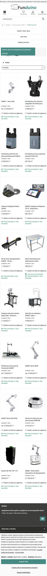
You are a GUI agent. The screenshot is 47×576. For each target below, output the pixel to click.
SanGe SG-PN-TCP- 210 (9, 471)
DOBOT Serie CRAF (31, 366)
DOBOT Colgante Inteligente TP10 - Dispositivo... (35, 207)
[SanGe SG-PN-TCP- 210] (11, 455)
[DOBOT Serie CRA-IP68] (11, 403)
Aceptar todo (23, 562)
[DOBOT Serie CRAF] (35, 351)
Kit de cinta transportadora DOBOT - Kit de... (10, 260)
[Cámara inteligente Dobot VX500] (11, 191)
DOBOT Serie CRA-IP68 (9, 418)
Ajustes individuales (23, 572)
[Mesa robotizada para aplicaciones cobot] (35, 243)
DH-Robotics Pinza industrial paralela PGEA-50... (35, 155)
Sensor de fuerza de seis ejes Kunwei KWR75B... (33, 419)
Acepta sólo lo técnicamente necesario (25, 567)
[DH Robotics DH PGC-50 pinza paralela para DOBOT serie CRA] (11, 139)
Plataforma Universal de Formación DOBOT (9, 367)
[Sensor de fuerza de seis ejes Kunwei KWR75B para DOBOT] (35, 403)
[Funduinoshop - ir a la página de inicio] (23, 7)
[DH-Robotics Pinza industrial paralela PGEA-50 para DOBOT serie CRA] (35, 139)
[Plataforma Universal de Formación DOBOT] (11, 351)
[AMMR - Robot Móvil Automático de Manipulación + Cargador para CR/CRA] (35, 455)
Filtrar (7, 62)
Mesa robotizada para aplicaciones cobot (32, 260)
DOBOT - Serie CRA (7, 101)
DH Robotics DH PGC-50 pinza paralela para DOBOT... (11, 155)
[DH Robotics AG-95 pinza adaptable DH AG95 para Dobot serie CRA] (35, 86)
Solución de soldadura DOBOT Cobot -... (33, 314)
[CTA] (18, 52)
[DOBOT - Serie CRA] (11, 86)
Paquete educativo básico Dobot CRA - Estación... (10, 314)
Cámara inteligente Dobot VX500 (10, 207)
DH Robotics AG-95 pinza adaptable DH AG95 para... (34, 103)
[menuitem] (42, 13)
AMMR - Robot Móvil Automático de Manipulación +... (35, 472)
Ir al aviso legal (19, 552)
